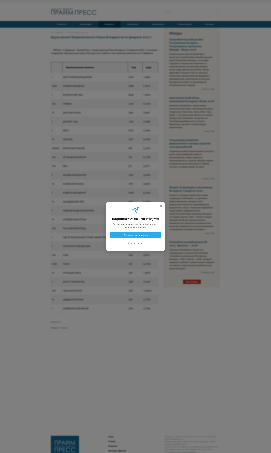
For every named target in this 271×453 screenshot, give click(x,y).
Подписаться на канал (136, 235)
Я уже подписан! (136, 243)
